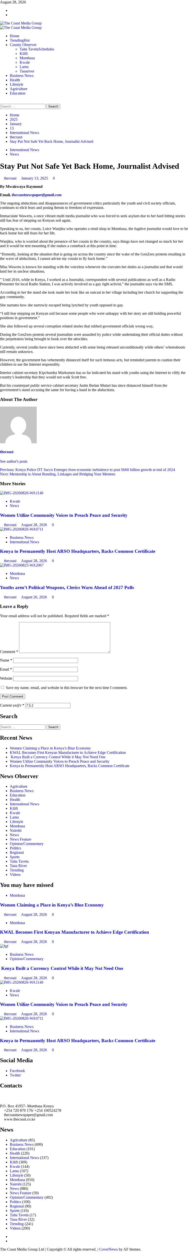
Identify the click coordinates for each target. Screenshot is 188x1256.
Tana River (18, 866)
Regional (17, 852)
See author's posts (13, 461)
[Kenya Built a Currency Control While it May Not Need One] (4, 946)
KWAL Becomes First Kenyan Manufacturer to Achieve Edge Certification (68, 752)
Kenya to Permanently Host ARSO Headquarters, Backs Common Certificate (77, 551)
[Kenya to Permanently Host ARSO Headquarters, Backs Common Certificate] (21, 529)
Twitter (15, 1075)
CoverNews (108, 1249)
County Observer (23, 45)
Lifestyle (16, 84)
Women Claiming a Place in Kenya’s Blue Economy (50, 748)
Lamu (24, 67)
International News (24, 150)
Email (6, 669)
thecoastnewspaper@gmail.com (36, 195)
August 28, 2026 (34, 525)
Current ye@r (12, 705)
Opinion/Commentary (27, 844)
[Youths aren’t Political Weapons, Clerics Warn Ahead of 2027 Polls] (22, 565)
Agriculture (18, 89)
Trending (20, 40)
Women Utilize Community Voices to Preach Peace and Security (64, 515)
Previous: (87, 470)
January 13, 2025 (35, 178)
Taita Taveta (37, 49)
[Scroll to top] (1, 1254)
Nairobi (16, 830)
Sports (15, 857)
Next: (57, 474)
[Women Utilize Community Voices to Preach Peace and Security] (21, 493)
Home (14, 36)
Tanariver (27, 71)
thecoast (10, 178)
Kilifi (24, 53)
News (14, 154)
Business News (22, 75)
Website (6, 678)
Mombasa (27, 58)
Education (17, 93)
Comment (9, 652)
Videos (15, 874)
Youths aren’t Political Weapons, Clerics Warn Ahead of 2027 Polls (67, 587)
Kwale (25, 62)
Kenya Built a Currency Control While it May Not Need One (58, 757)
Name (6, 660)
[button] (1, 101)
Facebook (17, 1071)
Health (15, 80)
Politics (15, 848)
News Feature (20, 839)
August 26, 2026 (34, 597)
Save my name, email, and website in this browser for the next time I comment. (67, 688)
